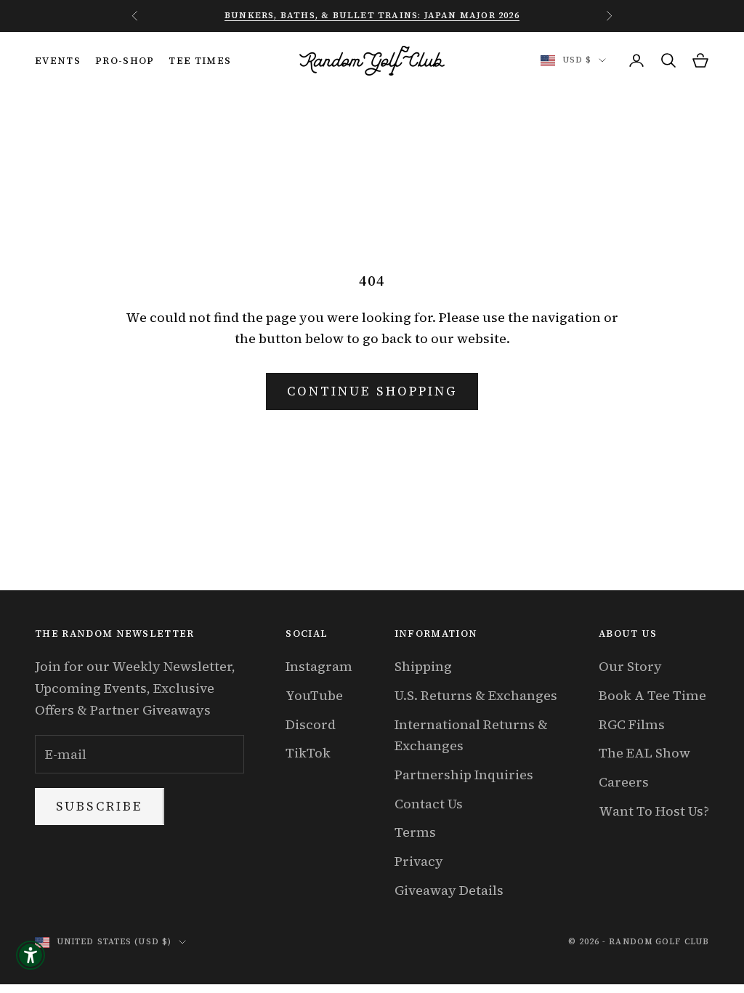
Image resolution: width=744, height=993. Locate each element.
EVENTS (58, 60)
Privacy (419, 861)
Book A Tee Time (652, 695)
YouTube (314, 695)
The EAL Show (644, 753)
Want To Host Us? (654, 811)
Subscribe (99, 806)
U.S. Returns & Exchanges (476, 695)
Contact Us (429, 804)
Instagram (319, 666)
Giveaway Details (449, 890)
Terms (415, 832)
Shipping (423, 666)
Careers (624, 782)
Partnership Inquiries (464, 774)
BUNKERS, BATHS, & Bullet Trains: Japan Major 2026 (372, 15)
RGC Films (632, 724)
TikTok (308, 753)
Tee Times (200, 60)
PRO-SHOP (125, 60)
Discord (311, 724)
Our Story (630, 666)
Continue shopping (372, 391)
